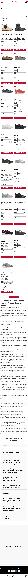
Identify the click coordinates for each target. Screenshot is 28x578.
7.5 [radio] (7, 41)
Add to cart (7, 50)
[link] (8, 576)
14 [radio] (16, 146)
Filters (24, 16)
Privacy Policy (22, 568)
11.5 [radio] (21, 144)
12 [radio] (14, 76)
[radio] (3, 39)
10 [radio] (18, 43)
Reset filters (4, 18)
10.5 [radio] (15, 111)
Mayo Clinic (11, 307)
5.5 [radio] (3, 106)
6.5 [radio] (3, 41)
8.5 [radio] (12, 41)
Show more (14, 297)
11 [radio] (17, 111)
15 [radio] (18, 146)
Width (2, 45)
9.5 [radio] (3, 43)
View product (20, 224)
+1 (7, 213)
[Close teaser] (6, 286)
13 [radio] (21, 111)
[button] (2, 16)
